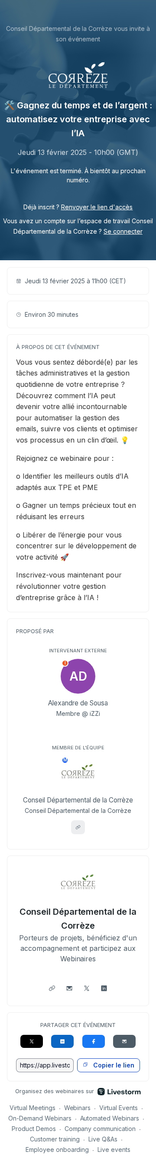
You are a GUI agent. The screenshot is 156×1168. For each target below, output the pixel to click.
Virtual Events (118, 1107)
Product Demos (34, 1128)
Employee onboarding (57, 1149)
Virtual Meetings (32, 1107)
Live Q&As (102, 1139)
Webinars (77, 1107)
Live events (114, 1149)
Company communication (100, 1128)
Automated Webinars (110, 1118)
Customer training (55, 1139)
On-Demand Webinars (40, 1118)
